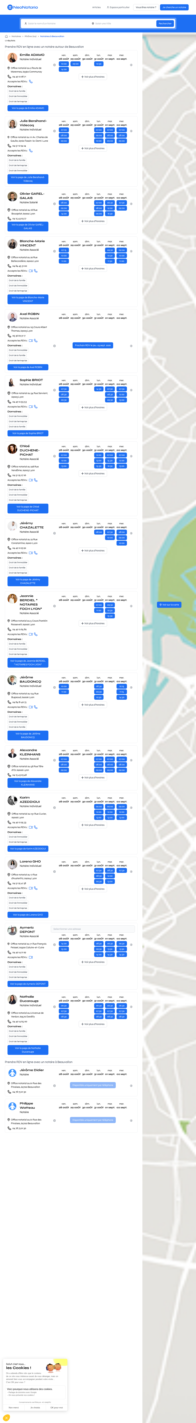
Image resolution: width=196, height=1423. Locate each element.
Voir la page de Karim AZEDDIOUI (28, 848)
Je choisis (35, 1407)
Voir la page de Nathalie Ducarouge (28, 1050)
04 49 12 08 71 (19, 76)
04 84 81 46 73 (19, 702)
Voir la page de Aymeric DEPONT (28, 983)
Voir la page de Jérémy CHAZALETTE (28, 581)
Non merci (14, 1407)
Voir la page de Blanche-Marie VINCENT (28, 299)
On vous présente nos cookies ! (22, 1395)
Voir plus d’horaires (94, 76)
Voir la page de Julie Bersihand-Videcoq (28, 179)
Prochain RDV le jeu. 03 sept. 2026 (93, 345)
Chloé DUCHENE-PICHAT (30, 450)
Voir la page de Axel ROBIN (27, 367)
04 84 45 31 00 (19, 265)
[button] (6, 1417)
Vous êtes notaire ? (146, 7)
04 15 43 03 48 (19, 774)
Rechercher (165, 23)
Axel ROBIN (29, 314)
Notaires (16, 36)
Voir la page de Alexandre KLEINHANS (27, 783)
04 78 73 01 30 (19, 1091)
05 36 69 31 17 (18, 335)
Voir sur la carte (170, 604)
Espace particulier (120, 7)
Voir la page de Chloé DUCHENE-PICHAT (28, 508)
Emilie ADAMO (32, 55)
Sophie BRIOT (31, 380)
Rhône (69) (31, 36)
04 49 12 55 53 (19, 401)
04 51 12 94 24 (19, 145)
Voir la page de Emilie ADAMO (28, 108)
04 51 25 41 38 (19, 883)
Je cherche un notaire (174, 7)
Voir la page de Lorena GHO (28, 914)
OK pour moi (57, 1407)
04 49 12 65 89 (19, 629)
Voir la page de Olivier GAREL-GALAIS (28, 226)
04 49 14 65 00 (19, 1021)
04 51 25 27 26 (19, 475)
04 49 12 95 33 (19, 822)
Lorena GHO (30, 861)
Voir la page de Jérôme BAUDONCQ (28, 735)
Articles (96, 7)
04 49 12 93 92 (19, 547)
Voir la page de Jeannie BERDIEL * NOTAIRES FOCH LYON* (28, 662)
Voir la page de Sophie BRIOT (27, 433)
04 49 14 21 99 (19, 952)
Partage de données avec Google (23, 1392)
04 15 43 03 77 (19, 218)
